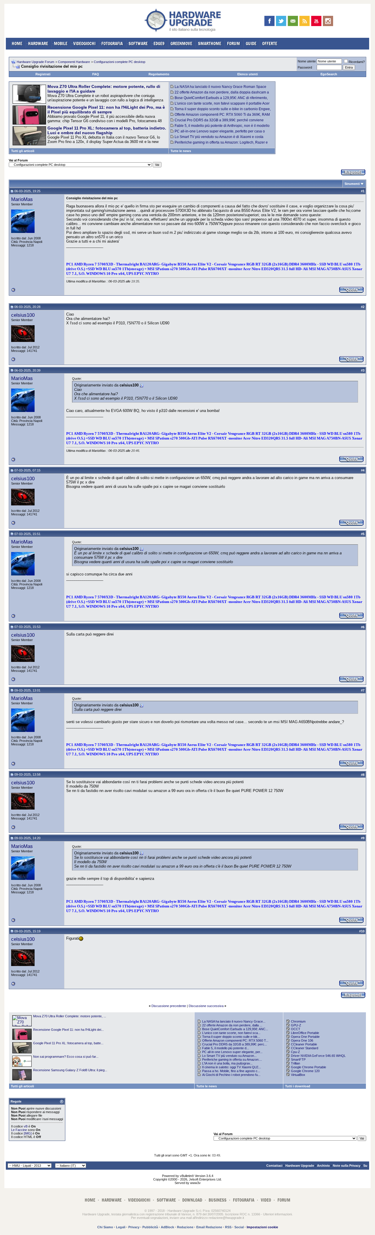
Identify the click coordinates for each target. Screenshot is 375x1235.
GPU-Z (296, 1025)
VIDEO (266, 1200)
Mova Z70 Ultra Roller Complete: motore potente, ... (69, 1016)
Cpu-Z (295, 1052)
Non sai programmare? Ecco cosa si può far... (65, 1056)
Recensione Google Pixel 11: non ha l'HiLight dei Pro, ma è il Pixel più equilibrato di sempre (106, 109)
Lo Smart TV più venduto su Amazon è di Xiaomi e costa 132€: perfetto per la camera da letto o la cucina (217, 139)
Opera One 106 (302, 1040)
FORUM (233, 43)
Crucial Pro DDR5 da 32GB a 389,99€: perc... (234, 1044)
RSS (228, 1227)
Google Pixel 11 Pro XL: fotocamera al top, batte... (68, 1043)
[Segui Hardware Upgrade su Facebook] (269, 21)
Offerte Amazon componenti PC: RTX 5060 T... (235, 1040)
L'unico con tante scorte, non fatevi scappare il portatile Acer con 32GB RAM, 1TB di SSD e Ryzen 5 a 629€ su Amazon (220, 105)
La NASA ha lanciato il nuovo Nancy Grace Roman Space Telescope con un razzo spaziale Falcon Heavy (218, 89)
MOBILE (60, 43)
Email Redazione (209, 1227)
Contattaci (274, 1165)
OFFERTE (269, 43)
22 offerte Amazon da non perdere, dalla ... (232, 1025)
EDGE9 (159, 43)
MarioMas (22, 199)
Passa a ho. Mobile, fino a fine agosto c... (231, 1071)
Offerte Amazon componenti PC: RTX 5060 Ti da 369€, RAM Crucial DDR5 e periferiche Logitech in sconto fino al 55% (220, 117)
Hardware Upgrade (299, 1165)
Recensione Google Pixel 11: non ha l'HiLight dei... (68, 1029)
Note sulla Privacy (346, 1165)
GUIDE (251, 43)
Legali (120, 1227)
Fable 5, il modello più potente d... (225, 1048)
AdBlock (167, 1227)
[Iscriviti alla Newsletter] (293, 21)
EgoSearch (329, 74)
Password (305, 67)
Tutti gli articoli (22, 151)
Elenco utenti (247, 74)
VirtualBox (298, 1074)
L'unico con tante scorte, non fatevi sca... (231, 1033)
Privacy (133, 1227)
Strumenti (352, 183)
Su (365, 1165)
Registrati (42, 74)
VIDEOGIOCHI (84, 43)
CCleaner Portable (304, 1044)
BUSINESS (217, 1200)
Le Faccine (19, 1130)
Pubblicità (150, 1227)
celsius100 (23, 315)
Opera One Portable (305, 1036)
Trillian (295, 1063)
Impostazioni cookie (262, 1227)
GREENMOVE (181, 43)
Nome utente (307, 61)
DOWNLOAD (192, 1200)
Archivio (323, 1165)
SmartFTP (298, 1059)
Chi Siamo (105, 1227)
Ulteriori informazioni (277, 1214)
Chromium (298, 1021)
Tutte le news (181, 151)
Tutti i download (297, 1086)
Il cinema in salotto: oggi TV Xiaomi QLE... (231, 1067)
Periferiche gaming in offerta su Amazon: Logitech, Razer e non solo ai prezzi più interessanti (219, 144)
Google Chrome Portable (308, 1067)
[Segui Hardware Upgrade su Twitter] (281, 21)
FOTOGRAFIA (112, 43)
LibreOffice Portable (305, 1033)
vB (26, 1126)
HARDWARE (38, 43)
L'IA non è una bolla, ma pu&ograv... (227, 1063)
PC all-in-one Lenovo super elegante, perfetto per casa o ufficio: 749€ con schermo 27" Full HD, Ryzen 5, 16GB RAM (218, 133)
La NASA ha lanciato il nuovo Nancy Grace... (233, 1021)
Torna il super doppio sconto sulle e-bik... (231, 1036)
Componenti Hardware (74, 62)
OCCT (295, 1029)
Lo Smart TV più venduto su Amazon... (229, 1055)
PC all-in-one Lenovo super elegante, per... (232, 1052)
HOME (17, 43)
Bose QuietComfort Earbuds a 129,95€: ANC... (235, 1029)
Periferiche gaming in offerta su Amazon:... (232, 1059)
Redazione (185, 1227)
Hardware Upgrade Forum (35, 62)
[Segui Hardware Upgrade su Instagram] (328, 21)
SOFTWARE (138, 43)
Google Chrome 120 (305, 1071)
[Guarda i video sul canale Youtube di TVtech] (316, 21)
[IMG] (28, 1133)
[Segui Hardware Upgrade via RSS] (304, 21)
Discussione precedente (168, 1006)
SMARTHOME (209, 43)
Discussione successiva (206, 1006)
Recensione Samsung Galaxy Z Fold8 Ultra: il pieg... (70, 1070)
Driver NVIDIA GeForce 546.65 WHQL (318, 1055)
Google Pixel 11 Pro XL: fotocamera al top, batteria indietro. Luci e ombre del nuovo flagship (106, 130)
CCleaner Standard (304, 1048)
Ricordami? (357, 62)
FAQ (95, 74)
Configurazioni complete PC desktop (119, 62)
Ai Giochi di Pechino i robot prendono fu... (231, 1074)
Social (239, 1227)
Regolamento (159, 74)
